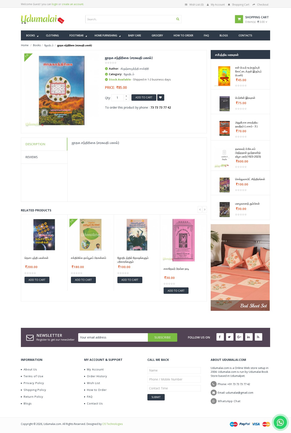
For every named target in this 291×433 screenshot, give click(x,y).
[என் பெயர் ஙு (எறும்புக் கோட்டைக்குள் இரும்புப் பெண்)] (224, 76)
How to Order (97, 390)
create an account (72, 4)
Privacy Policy (34, 383)
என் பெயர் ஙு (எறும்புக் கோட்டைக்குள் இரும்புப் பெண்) (248, 71)
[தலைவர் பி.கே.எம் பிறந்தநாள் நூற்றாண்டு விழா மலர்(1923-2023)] (224, 157)
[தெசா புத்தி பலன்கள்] (44, 235)
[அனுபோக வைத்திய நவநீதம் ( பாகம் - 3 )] (224, 128)
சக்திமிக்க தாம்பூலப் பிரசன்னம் (88, 258)
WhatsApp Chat (229, 401)
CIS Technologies (112, 424)
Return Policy (33, 397)
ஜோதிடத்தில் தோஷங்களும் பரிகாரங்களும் (132, 260)
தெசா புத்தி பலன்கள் (36, 258)
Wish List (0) (196, 4)
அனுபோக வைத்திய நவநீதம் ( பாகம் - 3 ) (246, 124)
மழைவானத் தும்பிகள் (247, 203)
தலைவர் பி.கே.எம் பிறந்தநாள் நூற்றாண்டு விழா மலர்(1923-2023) (248, 152)
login (55, 4)
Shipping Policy (35, 390)
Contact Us (95, 403)
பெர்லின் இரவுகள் (245, 98)
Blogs (28, 403)
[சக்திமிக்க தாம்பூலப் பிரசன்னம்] (90, 235)
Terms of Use (33, 376)
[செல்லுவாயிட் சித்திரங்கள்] (224, 185)
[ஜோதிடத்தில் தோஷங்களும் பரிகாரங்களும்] (137, 235)
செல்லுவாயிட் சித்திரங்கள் (250, 179)
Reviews (31, 157)
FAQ (90, 397)
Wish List (93, 383)
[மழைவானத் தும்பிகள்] (224, 209)
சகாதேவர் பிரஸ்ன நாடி (176, 269)
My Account (218, 4)
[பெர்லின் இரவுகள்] (224, 104)
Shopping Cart (240, 4)
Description (35, 144)
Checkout (262, 4)
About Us (30, 369)
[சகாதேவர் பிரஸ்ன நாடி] (183, 240)
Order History (97, 376)
